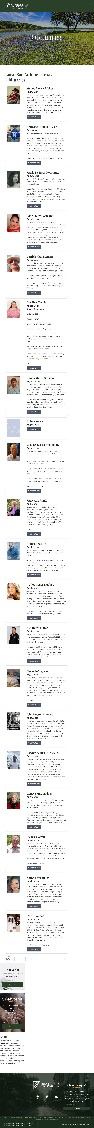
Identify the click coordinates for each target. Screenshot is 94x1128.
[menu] (90, 5)
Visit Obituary (34, 117)
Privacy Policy (66, 1125)
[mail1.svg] (56, 1096)
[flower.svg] (37, 1096)
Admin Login (86, 1125)
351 (64, 959)
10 (50, 959)
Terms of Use (77, 1125)
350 (59, 959)
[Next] (68, 959)
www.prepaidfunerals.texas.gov (15, 1117)
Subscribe (12, 985)
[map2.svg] (47, 1096)
